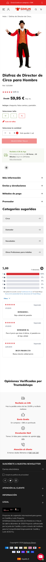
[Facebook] (5, 480)
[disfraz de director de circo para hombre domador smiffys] (23, 43)
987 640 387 (34, 453)
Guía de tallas (10, 122)
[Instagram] (16, 480)
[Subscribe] (43, 469)
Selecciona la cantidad (11, 128)
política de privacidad (20, 475)
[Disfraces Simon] (23, 9)
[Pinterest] (6, 168)
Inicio (4, 16)
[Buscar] (36, 9)
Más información (16, 159)
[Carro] (41, 9)
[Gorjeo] (10, 480)
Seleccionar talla (9, 111)
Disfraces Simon (29, 543)
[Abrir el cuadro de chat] (40, 556)
